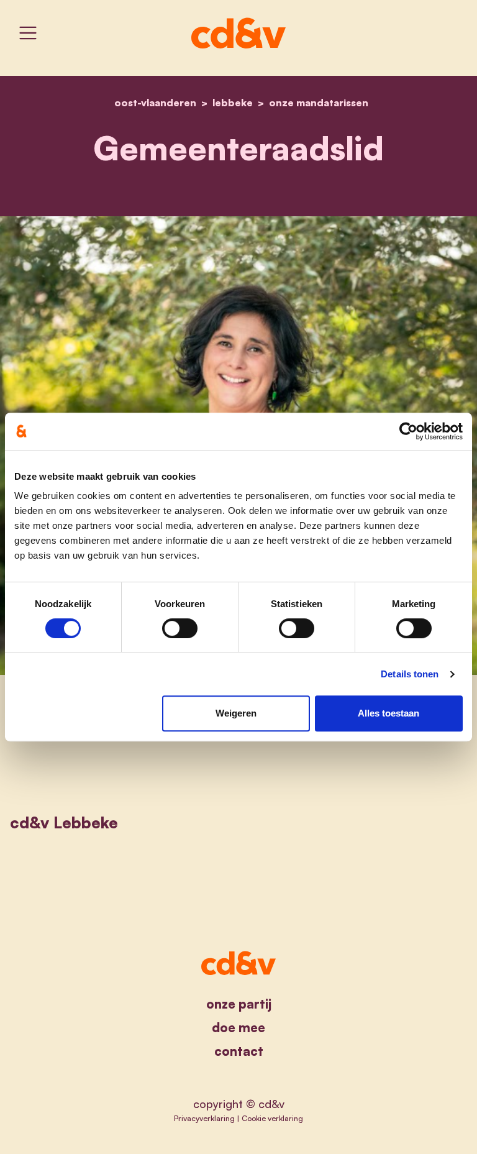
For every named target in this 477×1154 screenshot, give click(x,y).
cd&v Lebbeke (64, 822)
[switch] (180, 628)
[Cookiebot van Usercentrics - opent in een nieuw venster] (408, 431)
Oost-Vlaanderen (155, 102)
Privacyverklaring (204, 1118)
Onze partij (238, 1004)
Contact (238, 1051)
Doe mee (238, 1027)
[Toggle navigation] (28, 33)
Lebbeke (232, 102)
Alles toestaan (388, 713)
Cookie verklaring (272, 1118)
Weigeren (236, 713)
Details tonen (409, 674)
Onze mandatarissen (318, 102)
